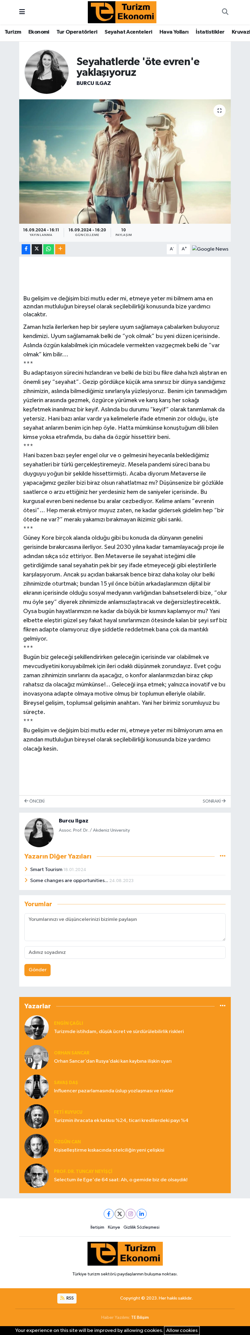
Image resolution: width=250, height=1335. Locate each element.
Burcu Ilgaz (94, 83)
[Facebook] (109, 1214)
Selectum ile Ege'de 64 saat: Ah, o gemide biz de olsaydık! (121, 1179)
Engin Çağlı (68, 1023)
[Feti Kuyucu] (36, 1116)
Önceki (36, 801)
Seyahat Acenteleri (128, 32)
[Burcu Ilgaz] (46, 71)
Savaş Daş (66, 1082)
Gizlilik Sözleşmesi (141, 1227)
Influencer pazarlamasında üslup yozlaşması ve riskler (114, 1091)
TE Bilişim (140, 1317)
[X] (120, 1214)
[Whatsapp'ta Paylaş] (48, 249)
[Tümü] (223, 1006)
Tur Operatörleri (76, 32)
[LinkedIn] (142, 1214)
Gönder (38, 970)
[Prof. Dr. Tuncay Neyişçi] (36, 1175)
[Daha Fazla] (60, 249)
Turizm (13, 32)
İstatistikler (210, 32)
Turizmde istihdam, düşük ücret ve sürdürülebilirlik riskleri (119, 1031)
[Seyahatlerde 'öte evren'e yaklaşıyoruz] (125, 161)
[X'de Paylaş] (37, 249)
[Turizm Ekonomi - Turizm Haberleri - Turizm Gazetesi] (122, 12)
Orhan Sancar (71, 1053)
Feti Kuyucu (68, 1112)
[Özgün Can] (36, 1146)
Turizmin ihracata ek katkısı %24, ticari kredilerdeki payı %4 (121, 1120)
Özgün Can (67, 1142)
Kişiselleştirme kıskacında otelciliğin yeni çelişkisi (109, 1150)
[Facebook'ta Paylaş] (26, 249)
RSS (70, 1298)
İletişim (97, 1227)
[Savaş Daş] (36, 1086)
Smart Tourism (46, 869)
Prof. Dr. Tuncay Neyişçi (83, 1171)
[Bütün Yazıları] (223, 856)
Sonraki (212, 801)
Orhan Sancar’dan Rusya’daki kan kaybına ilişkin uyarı (113, 1061)
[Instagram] (131, 1214)
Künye (114, 1227)
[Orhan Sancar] (36, 1057)
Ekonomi (38, 32)
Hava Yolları (174, 32)
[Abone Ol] (210, 249)
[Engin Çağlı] (36, 1027)
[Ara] (225, 12)
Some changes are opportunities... (69, 880)
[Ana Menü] (22, 12)
